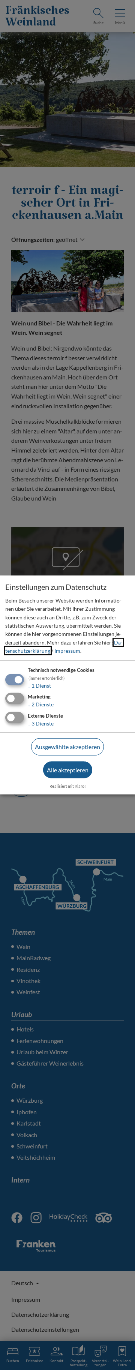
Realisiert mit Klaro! (68, 785)
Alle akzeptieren (67, 769)
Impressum (67, 651)
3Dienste (41, 723)
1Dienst (39, 685)
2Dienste (41, 704)
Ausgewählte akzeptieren (67, 746)
